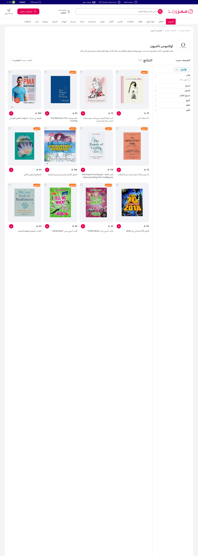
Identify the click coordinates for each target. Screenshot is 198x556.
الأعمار (187, 91)
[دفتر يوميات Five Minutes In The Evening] (60, 89)
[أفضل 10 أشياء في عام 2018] (132, 202)
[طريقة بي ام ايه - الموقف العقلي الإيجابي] (24, 89)
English (22, 2)
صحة (82, 21)
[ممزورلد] (180, 11)
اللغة (188, 105)
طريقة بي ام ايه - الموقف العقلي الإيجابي (25, 118)
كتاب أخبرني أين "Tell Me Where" (100, 231)
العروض (171, 21)
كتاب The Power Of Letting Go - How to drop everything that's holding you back (97, 176)
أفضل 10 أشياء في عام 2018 (137, 231)
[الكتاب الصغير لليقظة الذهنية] (24, 202)
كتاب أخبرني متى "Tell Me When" (64, 231)
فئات (188, 75)
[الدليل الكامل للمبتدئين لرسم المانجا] (60, 146)
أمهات (63, 21)
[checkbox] (189, 80)
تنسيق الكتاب (184, 95)
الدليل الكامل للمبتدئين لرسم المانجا (62, 174)
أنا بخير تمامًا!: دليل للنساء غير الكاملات (133, 174)
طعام (140, 21)
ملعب (102, 21)
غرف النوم (150, 21)
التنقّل (161, 21)
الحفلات (27, 21)
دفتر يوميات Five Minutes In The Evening (64, 119)
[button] (36, 2)
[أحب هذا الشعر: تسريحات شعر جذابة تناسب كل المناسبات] (96, 89)
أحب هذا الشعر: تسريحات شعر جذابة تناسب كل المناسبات (98, 119)
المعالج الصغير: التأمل (32, 174)
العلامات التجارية (170, 31)
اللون (188, 110)
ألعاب (111, 21)
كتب (36, 21)
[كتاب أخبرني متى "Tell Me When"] (60, 202)
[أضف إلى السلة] (119, 113)
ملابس (120, 21)
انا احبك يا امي (143, 118)
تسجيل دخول (26, 11)
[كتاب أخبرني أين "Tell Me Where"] (96, 202)
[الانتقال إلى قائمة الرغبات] (117, 72)
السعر (187, 86)
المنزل (54, 21)
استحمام (92, 21)
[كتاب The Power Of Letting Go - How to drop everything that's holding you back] (96, 146)
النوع (188, 100)
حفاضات (130, 21)
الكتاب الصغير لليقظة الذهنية (29, 231)
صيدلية (45, 21)
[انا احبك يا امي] (132, 89)
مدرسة (73, 21)
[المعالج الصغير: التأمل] (24, 146)
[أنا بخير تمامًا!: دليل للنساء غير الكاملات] (132, 146)
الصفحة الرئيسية (184, 31)
